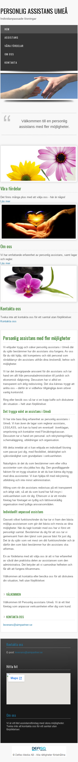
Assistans (11, 37)
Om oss (9, 54)
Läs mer (5, 201)
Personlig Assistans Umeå (34, 11)
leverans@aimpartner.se (17, 624)
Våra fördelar (14, 46)
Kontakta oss (8, 321)
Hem (7, 29)
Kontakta (11, 62)
